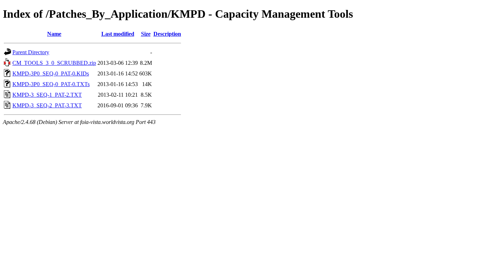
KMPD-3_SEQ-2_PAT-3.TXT (47, 105)
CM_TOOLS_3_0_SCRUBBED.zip (54, 63)
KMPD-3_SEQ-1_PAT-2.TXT (47, 95)
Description (167, 34)
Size (146, 34)
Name (54, 34)
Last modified (117, 34)
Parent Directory (30, 52)
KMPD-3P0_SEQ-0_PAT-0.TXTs (51, 84)
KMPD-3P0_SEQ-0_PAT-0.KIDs (50, 73)
